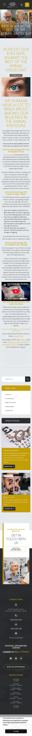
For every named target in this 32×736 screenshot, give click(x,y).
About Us (8, 394)
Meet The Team (10, 402)
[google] (16, 659)
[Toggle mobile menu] (4, 4)
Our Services (9, 399)
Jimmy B (23, 340)
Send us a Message (16, 638)
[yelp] (21, 659)
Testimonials (9, 407)
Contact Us (9, 410)
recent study (9, 155)
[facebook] (11, 659)
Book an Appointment (16, 549)
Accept (16, 731)
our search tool (18, 336)
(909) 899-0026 (16, 620)
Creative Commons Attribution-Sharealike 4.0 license (16, 343)
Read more (8, 466)
